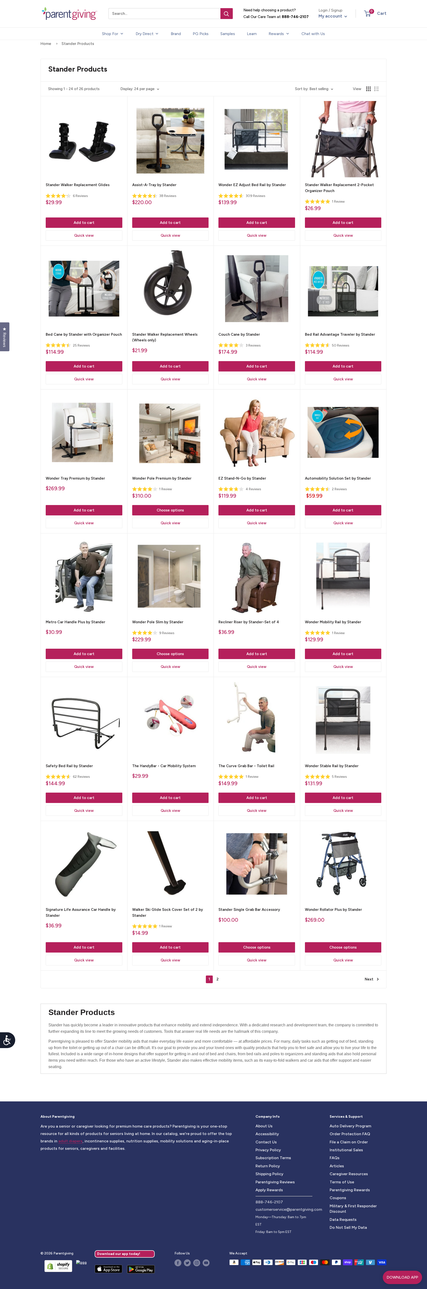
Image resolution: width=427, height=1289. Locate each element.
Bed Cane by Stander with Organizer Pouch (84, 334)
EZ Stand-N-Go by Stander (242, 478)
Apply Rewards (269, 1190)
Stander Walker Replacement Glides (77, 185)
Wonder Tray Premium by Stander (75, 478)
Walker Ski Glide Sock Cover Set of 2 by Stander (167, 912)
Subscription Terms (273, 1157)
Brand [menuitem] (176, 33)
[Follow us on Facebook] (177, 1262)
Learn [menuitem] (252, 33)
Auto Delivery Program (350, 1126)
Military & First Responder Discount (353, 1209)
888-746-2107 (295, 17)
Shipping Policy (269, 1174)
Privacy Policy (268, 1150)
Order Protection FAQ (350, 1134)
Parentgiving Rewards (350, 1190)
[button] (367, 14)
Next (369, 979)
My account (331, 16)
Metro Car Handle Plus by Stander (75, 622)
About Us (264, 1126)
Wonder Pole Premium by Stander (162, 478)
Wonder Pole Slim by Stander (157, 622)
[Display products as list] (376, 89)
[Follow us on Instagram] (196, 1262)
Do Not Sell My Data (348, 1227)
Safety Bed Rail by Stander (69, 766)
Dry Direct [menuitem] (144, 33)
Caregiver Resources (349, 1174)
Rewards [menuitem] (276, 33)
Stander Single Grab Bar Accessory (249, 909)
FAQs (335, 1157)
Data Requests (343, 1219)
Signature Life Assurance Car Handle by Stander (81, 912)
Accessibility (267, 1134)
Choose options (170, 510)
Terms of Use (342, 1182)
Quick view (84, 235)
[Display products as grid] (368, 89)
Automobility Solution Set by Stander (338, 478)
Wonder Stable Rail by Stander (332, 766)
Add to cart (84, 222)
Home (46, 43)
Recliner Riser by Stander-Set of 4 (248, 622)
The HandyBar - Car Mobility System (164, 766)
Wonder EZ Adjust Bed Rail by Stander (252, 185)
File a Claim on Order (349, 1142)
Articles (337, 1166)
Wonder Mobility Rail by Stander (333, 622)
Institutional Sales (346, 1150)
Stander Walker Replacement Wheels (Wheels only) (164, 337)
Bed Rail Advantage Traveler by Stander (340, 334)
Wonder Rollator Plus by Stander (333, 909)
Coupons (338, 1197)
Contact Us (266, 1142)
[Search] (226, 13)
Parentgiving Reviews (275, 1182)
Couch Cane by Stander (239, 334)
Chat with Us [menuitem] (313, 33)
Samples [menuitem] (227, 33)
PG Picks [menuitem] (201, 33)
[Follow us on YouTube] (206, 1262)
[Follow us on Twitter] (187, 1262)
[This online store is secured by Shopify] (56, 1266)
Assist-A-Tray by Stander (154, 185)
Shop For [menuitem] (110, 33)
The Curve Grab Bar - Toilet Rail (246, 766)
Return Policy (268, 1166)
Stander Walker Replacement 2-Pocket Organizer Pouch (339, 188)
